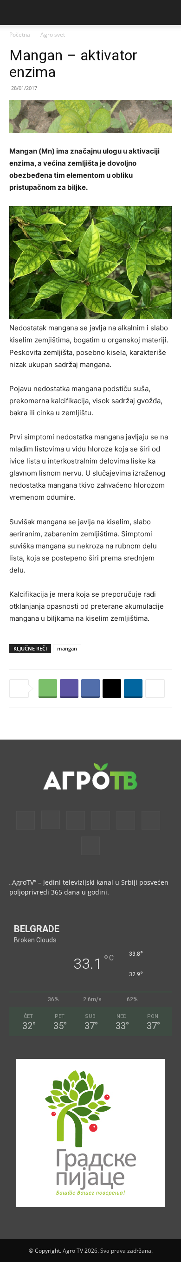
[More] (155, 688)
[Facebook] (90, 688)
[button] (16, 12)
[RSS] (100, 820)
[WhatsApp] (48, 688)
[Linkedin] (133, 688)
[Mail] (75, 820)
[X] (112, 688)
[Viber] (69, 688)
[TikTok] (125, 820)
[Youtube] (90, 846)
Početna (19, 35)
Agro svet (52, 35)
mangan (67, 648)
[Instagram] (50, 820)
